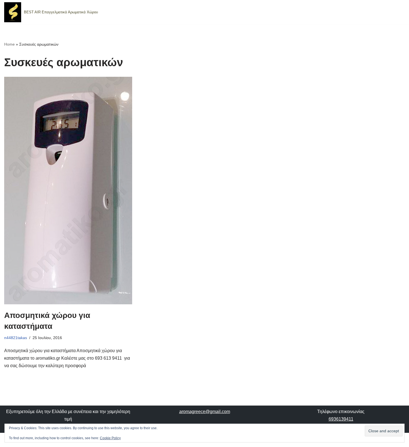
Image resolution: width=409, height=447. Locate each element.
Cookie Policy (110, 438)
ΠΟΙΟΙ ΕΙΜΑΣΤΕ (340, 12)
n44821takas (15, 337)
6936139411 (341, 419)
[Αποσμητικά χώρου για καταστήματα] (68, 190)
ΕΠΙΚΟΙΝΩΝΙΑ (379, 12)
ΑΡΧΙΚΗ (246, 12)
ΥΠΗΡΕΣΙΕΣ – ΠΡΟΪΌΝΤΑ (289, 12)
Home (9, 44)
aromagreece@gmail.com (204, 411)
